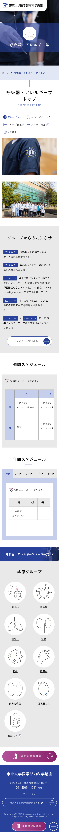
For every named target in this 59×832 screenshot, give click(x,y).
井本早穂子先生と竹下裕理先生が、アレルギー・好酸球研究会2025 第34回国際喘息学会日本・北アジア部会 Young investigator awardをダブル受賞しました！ (27, 285)
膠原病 (43, 671)
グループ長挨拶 (15, 124)
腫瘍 (15, 671)
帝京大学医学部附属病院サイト (25, 802)
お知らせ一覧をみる (27, 341)
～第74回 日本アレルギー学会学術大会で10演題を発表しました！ (26, 322)
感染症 (43, 607)
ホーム (5, 72)
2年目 (18, 473)
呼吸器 (15, 639)
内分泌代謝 (15, 703)
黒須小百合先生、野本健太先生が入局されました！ (27, 267)
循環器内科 (44, 703)
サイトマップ (29, 793)
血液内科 (13, 735)
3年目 (29, 473)
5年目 (51, 473)
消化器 (15, 607)
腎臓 (43, 639)
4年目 (40, 473)
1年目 (7, 473)
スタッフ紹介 (38, 124)
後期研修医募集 (32, 826)
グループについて (40, 117)
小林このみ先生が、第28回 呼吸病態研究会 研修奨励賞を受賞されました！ (26, 305)
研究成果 (12, 132)
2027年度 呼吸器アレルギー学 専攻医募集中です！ (26, 254)
